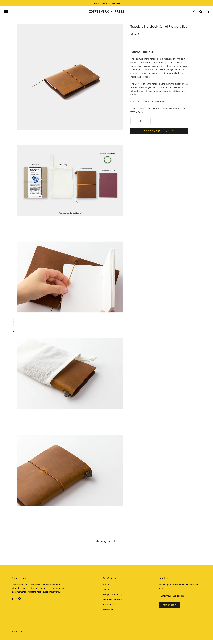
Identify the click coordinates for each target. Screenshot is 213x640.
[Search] (200, 11)
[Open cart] (207, 11)
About (106, 584)
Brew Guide (108, 604)
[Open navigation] (6, 11)
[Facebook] (13, 598)
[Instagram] (19, 598)
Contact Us (108, 589)
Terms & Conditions (112, 599)
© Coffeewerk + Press (20, 632)
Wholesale (108, 609)
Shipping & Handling (112, 594)
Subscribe (169, 605)
